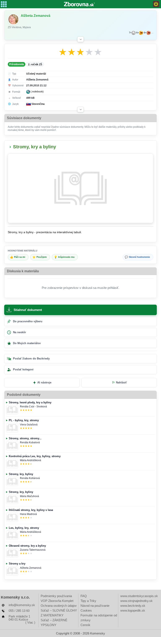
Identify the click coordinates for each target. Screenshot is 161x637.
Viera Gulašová (29, 424)
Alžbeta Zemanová (30, 567)
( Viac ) (30, 622)
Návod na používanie (94, 605)
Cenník (85, 625)
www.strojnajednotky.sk (136, 601)
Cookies (86, 610)
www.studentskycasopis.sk (139, 596)
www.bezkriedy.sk (132, 605)
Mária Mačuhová (29, 496)
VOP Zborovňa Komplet (57, 601)
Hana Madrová (28, 514)
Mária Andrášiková (30, 460)
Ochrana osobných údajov (59, 605)
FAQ (83, 596)
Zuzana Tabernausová (32, 549)
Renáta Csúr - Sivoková (33, 406)
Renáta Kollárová (30, 478)
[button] (80, 39)
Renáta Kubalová (30, 442)
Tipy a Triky (88, 601)
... (152, 33)
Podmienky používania (56, 596)
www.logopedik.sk (132, 610)
